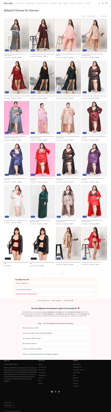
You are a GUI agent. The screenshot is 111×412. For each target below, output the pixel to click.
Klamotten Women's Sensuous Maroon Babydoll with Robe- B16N (42, 263)
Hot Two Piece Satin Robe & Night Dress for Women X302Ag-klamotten (92, 55)
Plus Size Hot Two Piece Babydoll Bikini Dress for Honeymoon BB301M (92, 221)
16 (61, 273)
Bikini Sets (76, 380)
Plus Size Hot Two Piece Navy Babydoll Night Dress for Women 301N (15, 179)
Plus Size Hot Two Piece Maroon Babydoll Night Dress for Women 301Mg (42, 179)
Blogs (40, 380)
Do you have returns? (30, 343)
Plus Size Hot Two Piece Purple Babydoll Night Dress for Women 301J (93, 179)
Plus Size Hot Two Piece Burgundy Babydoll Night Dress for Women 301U (94, 137)
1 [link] (44, 273)
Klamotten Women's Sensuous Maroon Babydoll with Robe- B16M (16, 263)
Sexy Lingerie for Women (23, 289)
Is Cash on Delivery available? (32, 349)
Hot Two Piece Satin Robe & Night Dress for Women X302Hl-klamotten (68, 55)
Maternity (75, 383)
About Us (41, 364)
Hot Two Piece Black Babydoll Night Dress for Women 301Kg (94, 95)
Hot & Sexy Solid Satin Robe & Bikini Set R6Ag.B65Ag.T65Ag (68, 262)
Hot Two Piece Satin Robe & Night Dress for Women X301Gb (68, 95)
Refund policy (42, 369)
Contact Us (41, 378)
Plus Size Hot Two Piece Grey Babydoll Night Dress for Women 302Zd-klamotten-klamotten (15, 137)
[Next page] (66, 273)
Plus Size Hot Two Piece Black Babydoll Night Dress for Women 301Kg (67, 179)
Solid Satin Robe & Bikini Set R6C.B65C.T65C (91, 262)
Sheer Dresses (76, 372)
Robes (74, 375)
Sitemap (41, 383)
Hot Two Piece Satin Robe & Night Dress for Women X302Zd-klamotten (15, 55)
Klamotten (9, 411)
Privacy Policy (42, 372)
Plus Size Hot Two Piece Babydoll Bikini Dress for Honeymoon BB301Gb (40, 221)
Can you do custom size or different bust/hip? (37, 333)
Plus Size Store (77, 364)
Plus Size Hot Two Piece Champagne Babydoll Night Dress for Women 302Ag (68, 137)
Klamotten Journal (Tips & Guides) (26, 294)
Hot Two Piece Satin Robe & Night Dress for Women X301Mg (16, 95)
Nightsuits (75, 378)
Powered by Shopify (16, 411)
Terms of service (43, 367)
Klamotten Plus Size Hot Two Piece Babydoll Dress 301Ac (15, 220)
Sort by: (83, 16)
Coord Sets (76, 386)
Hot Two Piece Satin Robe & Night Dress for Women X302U (42, 54)
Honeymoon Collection (79, 369)
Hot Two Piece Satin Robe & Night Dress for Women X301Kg (42, 95)
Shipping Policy (42, 375)
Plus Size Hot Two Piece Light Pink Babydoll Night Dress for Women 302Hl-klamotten (42, 137)
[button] (99, 3)
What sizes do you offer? (31, 328)
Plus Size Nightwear (22, 283)
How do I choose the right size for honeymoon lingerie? (41, 354)
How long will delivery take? (32, 338)
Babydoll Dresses (77, 367)
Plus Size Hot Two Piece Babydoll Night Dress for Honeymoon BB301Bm (66, 221)
